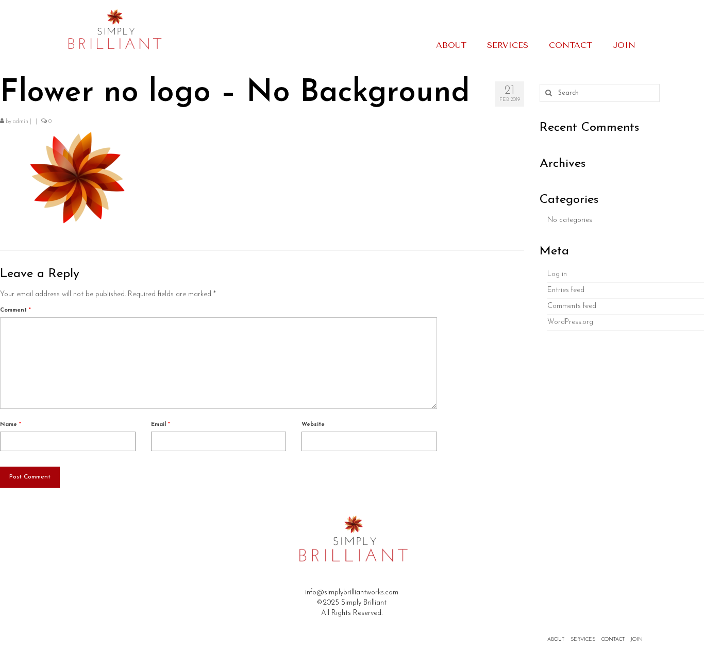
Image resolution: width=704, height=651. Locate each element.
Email (160, 424)
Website (313, 424)
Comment (15, 310)
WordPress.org (570, 322)
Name (10, 424)
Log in (557, 274)
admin (20, 122)
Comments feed (571, 306)
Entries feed (565, 290)
